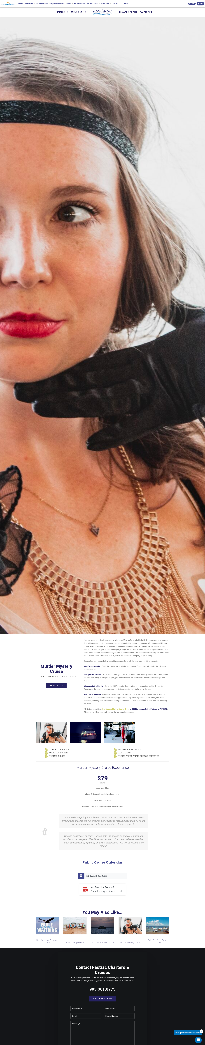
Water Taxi (146, 12)
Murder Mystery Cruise (76, 942)
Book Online (116, 4)
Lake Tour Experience (159, 942)
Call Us (125, 4)
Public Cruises (78, 12)
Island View (105, 4)
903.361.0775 (102, 989)
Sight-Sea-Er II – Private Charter (104, 941)
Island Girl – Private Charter (48, 942)
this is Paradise (79, 4)
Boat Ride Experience (131, 942)
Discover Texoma (41, 4)
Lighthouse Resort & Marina (60, 4)
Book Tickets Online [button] (102, 999)
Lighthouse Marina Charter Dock (115, 709)
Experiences (62, 12)
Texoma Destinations (25, 4)
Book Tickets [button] (56, 686)
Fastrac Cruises (92, 4)
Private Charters (128, 12)
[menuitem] (61, 12)
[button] (48, 925)
